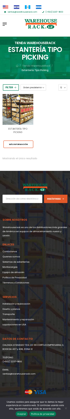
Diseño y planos (11, 309)
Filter (9, 87)
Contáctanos (10, 251)
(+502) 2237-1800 (12, 361)
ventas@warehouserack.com (19, 373)
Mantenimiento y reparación (18, 319)
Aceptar (21, 414)
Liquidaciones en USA (14, 324)
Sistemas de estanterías (16, 261)
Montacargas (10, 267)
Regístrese (54, 198)
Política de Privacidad (15, 277)
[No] (65, 408)
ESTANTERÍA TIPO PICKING (18, 130)
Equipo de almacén (13, 272)
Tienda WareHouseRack (36, 65)
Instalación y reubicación (16, 303)
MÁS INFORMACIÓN (18, 144)
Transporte (9, 314)
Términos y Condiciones (16, 282)
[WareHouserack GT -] (27, 24)
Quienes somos (11, 256)
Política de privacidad (42, 414)
